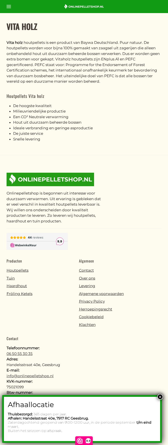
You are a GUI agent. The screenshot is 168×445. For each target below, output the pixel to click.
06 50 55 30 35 (20, 353)
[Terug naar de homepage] (84, 6)
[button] (9, 6)
